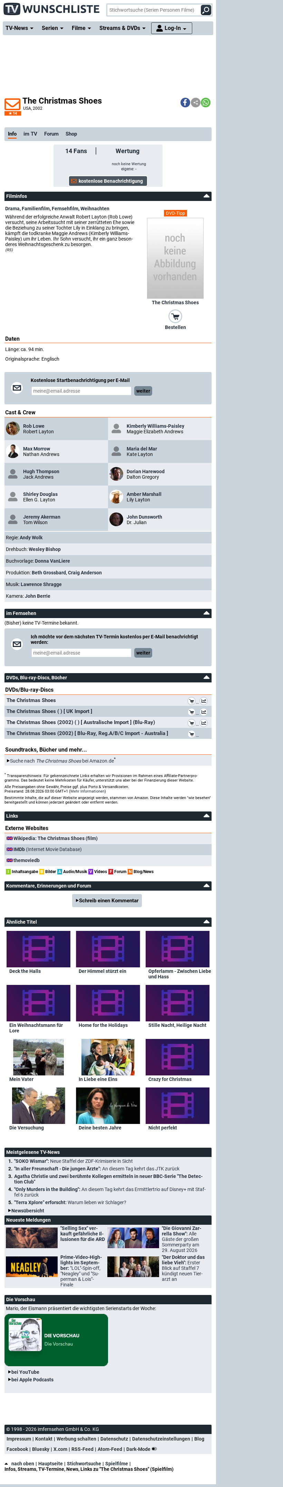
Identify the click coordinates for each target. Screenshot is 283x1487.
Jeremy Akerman (41, 517)
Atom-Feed (110, 1449)
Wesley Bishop (45, 549)
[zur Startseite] (52, 7)
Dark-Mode (139, 1449)
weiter (143, 391)
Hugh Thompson (41, 471)
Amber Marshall (144, 494)
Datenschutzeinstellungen (161, 1439)
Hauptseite (50, 1463)
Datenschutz (114, 1439)
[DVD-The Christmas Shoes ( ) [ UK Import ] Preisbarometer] (205, 713)
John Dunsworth (144, 517)
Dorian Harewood (146, 471)
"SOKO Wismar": (73, 1161)
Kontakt (43, 1439)
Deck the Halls (25, 971)
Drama (12, 208)
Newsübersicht (27, 1210)
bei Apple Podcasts (32, 1379)
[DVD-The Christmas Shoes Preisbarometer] (205, 702)
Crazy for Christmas (170, 1079)
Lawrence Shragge (41, 584)
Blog (199, 1439)
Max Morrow (36, 449)
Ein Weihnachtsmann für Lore (36, 1027)
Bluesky (40, 1449)
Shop (71, 134)
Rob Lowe (34, 426)
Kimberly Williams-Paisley (155, 426)
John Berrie (37, 596)
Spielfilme (116, 1463)
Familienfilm (36, 208)
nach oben (22, 1463)
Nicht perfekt (162, 1127)
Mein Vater (21, 1079)
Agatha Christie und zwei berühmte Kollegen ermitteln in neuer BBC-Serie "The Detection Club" (108, 1179)
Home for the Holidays (103, 1025)
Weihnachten (94, 208)
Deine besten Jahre (100, 1127)
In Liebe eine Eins (98, 1079)
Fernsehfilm (65, 208)
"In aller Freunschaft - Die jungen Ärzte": (96, 1168)
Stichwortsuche (84, 1463)
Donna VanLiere (52, 561)
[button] (185, 102)
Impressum (19, 1439)
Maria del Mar (142, 449)
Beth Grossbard (49, 572)
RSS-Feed (82, 1449)
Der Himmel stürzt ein (102, 971)
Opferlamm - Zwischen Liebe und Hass (179, 973)
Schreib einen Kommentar (108, 900)
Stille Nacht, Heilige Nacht (177, 1025)
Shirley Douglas (40, 494)
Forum (51, 134)
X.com (60, 1449)
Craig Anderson (85, 572)
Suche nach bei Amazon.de (62, 761)
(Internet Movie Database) (47, 849)
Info (12, 134)
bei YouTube (25, 1372)
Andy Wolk (31, 537)
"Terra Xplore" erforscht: (70, 1202)
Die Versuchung (26, 1127)
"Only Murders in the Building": (110, 1192)
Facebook (17, 1449)
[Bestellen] (175, 316)
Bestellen (175, 327)
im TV (30, 134)
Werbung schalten (76, 1439)
